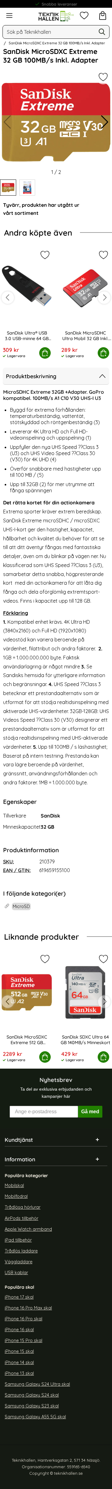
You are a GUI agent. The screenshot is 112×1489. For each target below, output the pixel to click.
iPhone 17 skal (19, 1297)
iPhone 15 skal (19, 1351)
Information (20, 1159)
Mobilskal (14, 1186)
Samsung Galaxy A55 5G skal (35, 1417)
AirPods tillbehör (21, 1218)
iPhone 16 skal (19, 1330)
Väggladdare (18, 1262)
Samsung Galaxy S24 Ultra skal (37, 1384)
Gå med (90, 1112)
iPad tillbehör (18, 1240)
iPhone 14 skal (19, 1362)
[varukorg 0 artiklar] (102, 15)
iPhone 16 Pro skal (23, 1319)
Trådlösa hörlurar (22, 1207)
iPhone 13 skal (19, 1373)
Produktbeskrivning (31, 376)
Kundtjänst (19, 1140)
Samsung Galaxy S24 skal (32, 1395)
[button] (104, 122)
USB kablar (16, 1273)
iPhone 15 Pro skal (23, 1341)
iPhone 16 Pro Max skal (28, 1308)
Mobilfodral (16, 1196)
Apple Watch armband (28, 1229)
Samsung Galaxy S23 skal (32, 1406)
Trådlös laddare (21, 1251)
